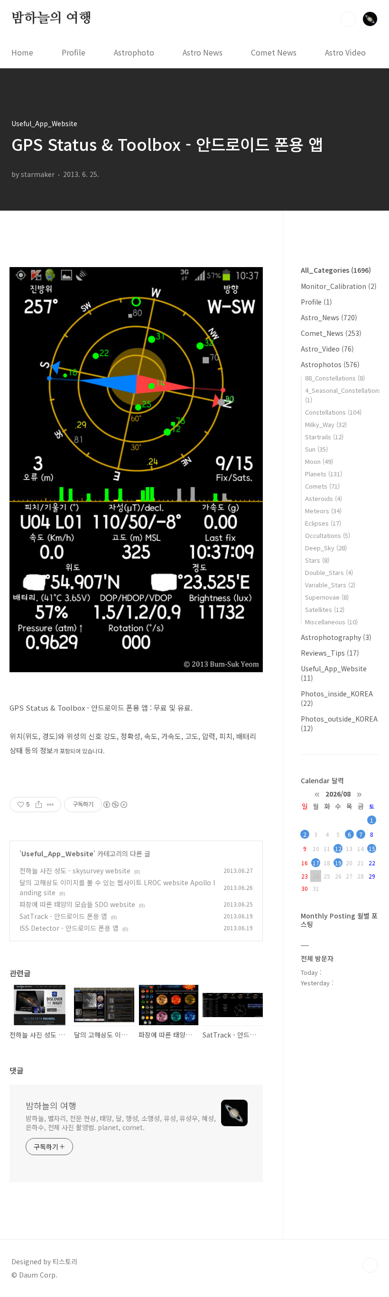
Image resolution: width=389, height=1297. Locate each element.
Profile (73, 52)
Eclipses (323, 523)
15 (372, 848)
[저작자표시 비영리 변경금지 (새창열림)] (115, 804)
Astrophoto (134, 52)
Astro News (202, 52)
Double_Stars (329, 572)
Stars (317, 560)
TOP (370, 1265)
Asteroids (323, 498)
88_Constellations (335, 377)
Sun (316, 449)
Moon (319, 461)
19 (338, 863)
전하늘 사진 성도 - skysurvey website (74, 870)
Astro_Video (327, 348)
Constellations (333, 412)
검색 (348, 19)
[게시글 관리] (50, 804)
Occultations (327, 535)
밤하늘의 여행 (51, 18)
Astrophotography (336, 637)
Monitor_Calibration (339, 286)
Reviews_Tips (330, 653)
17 (316, 863)
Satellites (324, 609)
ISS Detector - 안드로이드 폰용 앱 (69, 928)
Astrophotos (330, 364)
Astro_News (329, 317)
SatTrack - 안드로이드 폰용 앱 (63, 916)
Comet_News (331, 333)
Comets (322, 486)
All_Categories (336, 270)
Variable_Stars (330, 584)
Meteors (323, 510)
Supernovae (327, 597)
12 (338, 848)
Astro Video (345, 52)
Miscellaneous (331, 621)
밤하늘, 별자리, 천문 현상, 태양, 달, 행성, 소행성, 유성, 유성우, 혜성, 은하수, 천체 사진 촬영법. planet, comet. (121, 1122)
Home (22, 52)
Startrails (324, 436)
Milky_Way (326, 424)
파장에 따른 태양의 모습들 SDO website (77, 904)
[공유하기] (39, 804)
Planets (323, 473)
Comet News (273, 52)
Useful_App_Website (57, 853)
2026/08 (338, 793)
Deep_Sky (326, 547)
